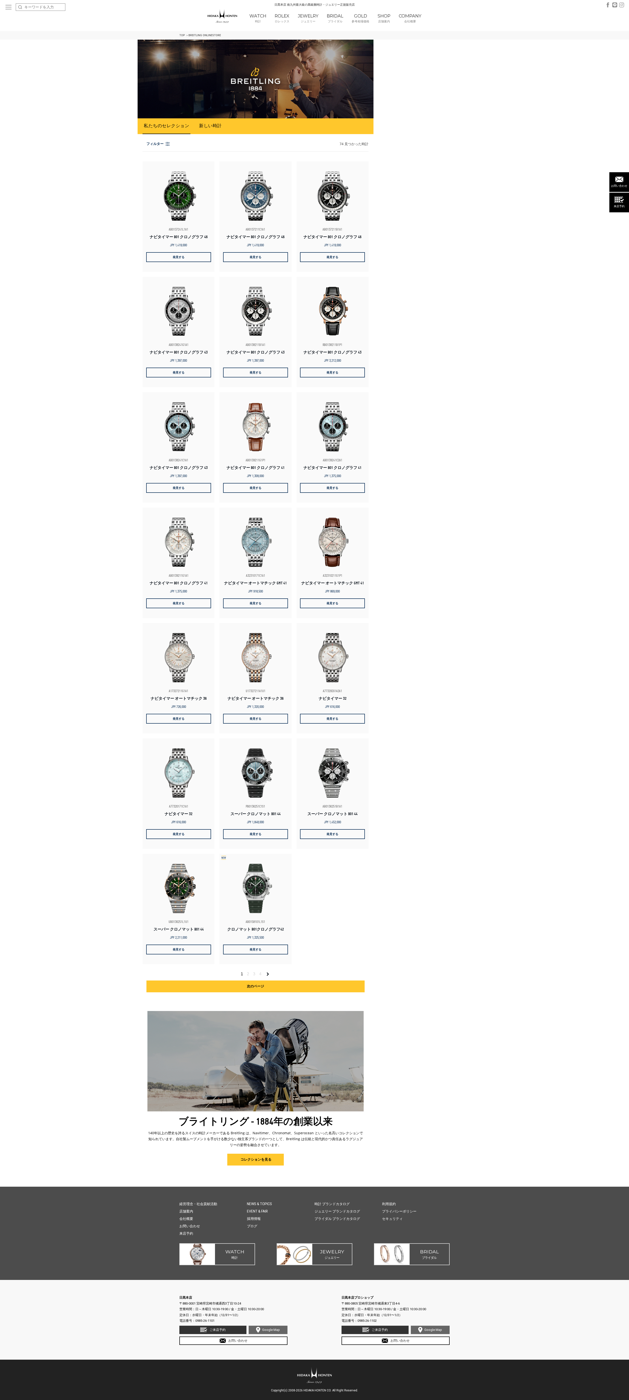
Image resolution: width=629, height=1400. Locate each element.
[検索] (20, 7)
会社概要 (186, 1219)
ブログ (252, 1226)
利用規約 (389, 1204)
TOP (182, 35)
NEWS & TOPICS (259, 1204)
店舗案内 (186, 1211)
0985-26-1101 (204, 1320)
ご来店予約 (218, 1330)
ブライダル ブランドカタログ (337, 1219)
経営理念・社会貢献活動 (198, 1204)
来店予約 (619, 206)
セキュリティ (392, 1219)
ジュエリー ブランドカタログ (337, 1211)
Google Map (271, 1330)
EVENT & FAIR (257, 1211)
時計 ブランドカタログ (332, 1204)
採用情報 (254, 1219)
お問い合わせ (619, 185)
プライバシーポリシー (399, 1211)
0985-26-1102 (367, 1320)
